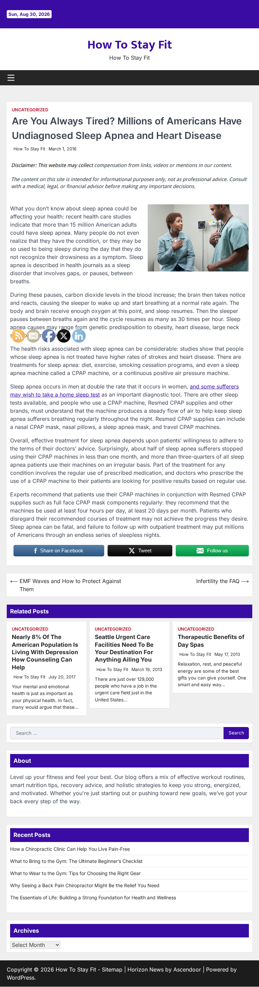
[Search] (247, 77)
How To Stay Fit (129, 44)
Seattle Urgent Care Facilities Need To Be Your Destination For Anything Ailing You (124, 648)
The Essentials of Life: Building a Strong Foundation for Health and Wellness (93, 897)
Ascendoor (187, 969)
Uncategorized (30, 109)
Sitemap (112, 969)
